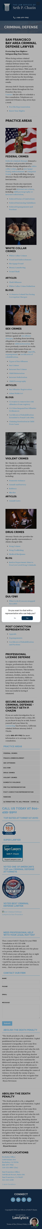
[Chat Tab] (21, 614)
